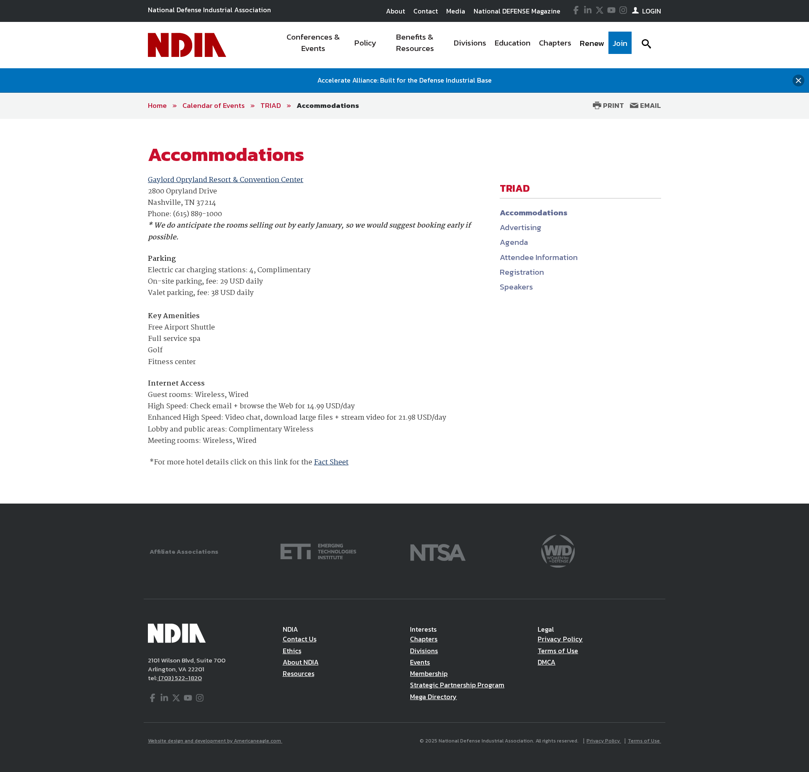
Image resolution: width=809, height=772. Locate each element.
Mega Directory (433, 697)
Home (157, 105)
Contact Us (299, 639)
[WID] (558, 550)
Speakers (516, 287)
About (395, 11)
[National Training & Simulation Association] (438, 550)
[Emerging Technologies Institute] (318, 550)
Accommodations (328, 105)
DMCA (546, 662)
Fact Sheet (331, 462)
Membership (428, 673)
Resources (298, 673)
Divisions (424, 651)
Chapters (423, 639)
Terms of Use (558, 651)
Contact (425, 11)
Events (420, 662)
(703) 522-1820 (179, 678)
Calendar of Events (213, 105)
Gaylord (161, 180)
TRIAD (270, 105)
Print (612, 105)
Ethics (292, 651)
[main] (404, 311)
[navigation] (454, 45)
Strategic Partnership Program (457, 685)
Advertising (520, 227)
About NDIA (301, 662)
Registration (522, 272)
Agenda (514, 242)
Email (649, 105)
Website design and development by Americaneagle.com (215, 741)
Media (455, 11)
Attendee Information (539, 257)
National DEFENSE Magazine (517, 11)
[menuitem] (313, 45)
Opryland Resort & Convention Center (238, 180)
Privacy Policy (560, 639)
